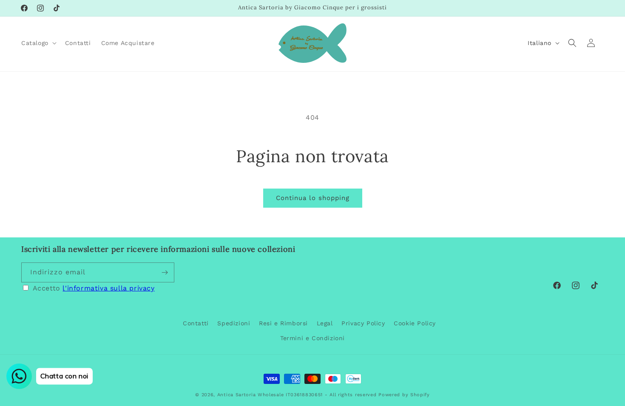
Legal (325, 323)
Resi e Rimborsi (283, 323)
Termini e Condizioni (312, 338)
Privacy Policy (363, 323)
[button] (38, 43)
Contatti (196, 323)
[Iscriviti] (164, 272)
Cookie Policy (415, 323)
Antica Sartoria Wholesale (250, 395)
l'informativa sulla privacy (108, 288)
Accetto (94, 288)
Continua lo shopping (312, 198)
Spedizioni (233, 323)
